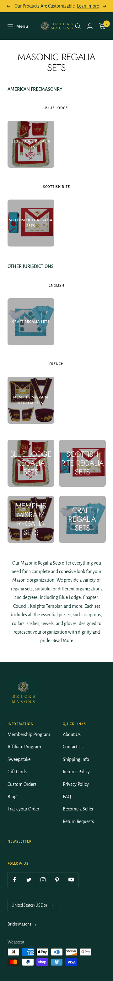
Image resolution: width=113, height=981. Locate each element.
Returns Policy (76, 771)
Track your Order (23, 808)
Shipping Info (76, 759)
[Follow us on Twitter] (29, 880)
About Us (72, 734)
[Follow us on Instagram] (43, 880)
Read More (62, 640)
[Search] (78, 26)
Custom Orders (22, 784)
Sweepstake (19, 759)
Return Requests (78, 821)
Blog (12, 796)
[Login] (90, 26)
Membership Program (29, 734)
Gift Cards (17, 771)
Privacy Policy (76, 784)
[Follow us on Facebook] (15, 880)
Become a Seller (78, 808)
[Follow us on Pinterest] (57, 880)
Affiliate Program (24, 746)
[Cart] (102, 26)
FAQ (67, 796)
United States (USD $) (29, 905)
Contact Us (73, 746)
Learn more (88, 6)
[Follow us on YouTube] (71, 880)
